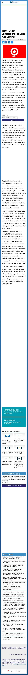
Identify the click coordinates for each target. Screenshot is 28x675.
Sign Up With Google (15, 671)
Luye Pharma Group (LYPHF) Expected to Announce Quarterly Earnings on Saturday (13, 595)
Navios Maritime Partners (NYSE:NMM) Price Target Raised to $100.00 (13, 557)
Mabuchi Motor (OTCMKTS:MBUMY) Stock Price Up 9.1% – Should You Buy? (14, 620)
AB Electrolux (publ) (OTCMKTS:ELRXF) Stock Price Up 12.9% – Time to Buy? (13, 634)
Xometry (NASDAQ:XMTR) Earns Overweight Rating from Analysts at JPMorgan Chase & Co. (12, 588)
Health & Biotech (12, 648)
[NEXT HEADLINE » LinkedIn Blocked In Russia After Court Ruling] (14, 418)
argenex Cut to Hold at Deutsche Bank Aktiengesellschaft (7, 463)
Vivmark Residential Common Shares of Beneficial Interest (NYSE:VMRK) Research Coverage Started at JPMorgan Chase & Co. (14, 604)
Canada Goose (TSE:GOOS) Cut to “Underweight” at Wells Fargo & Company (13, 599)
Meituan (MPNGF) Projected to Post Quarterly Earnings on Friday (12, 569)
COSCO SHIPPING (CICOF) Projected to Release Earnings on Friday (13, 565)
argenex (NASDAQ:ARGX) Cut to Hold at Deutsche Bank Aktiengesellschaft (13, 573)
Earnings (4, 648)
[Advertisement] (14, 16)
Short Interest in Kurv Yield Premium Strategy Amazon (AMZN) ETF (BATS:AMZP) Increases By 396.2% (14, 578)
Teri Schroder (10, 39)
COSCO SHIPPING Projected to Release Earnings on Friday (7, 452)
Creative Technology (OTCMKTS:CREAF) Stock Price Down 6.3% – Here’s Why (13, 608)
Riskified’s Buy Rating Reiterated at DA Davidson (19, 440)
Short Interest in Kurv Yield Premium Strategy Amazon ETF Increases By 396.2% (19, 464)
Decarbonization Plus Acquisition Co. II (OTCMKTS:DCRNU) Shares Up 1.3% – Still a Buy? (14, 629)
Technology (20, 648)
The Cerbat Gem (21, 654)
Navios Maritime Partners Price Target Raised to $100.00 (6, 441)
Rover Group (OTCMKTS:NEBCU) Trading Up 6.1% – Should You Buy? (14, 612)
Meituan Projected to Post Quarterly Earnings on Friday (19, 452)
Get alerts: (5, 115)
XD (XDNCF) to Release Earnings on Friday (14, 592)
